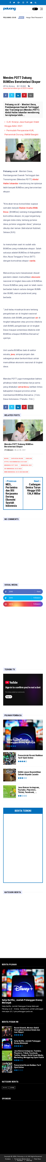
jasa (13, 354)
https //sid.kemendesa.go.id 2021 (15, 461)
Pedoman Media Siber (22, 1159)
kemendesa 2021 (26, 465)
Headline (29, 458)
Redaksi (8, 1159)
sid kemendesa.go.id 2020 (13, 468)
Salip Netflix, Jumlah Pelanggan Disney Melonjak (22, 1001)
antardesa (23, 387)
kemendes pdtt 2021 (11, 465)
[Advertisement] (23, 45)
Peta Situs (37, 1159)
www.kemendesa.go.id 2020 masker (18, 88)
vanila (32, 260)
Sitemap (29, 1160)
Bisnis (6, 458)
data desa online (17, 458)
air (37, 317)
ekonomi (35, 277)
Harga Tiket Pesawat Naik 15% (27, 17)
